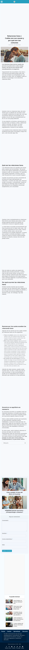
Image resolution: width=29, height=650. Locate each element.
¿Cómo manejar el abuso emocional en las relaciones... (18, 619)
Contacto (13, 648)
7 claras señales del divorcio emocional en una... (18, 625)
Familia (9, 631)
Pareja (3, 631)
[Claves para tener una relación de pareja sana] (9, 607)
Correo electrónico (7, 539)
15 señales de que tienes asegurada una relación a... (17, 613)
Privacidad (18, 648)
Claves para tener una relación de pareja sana (17, 608)
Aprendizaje (16, 631)
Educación (25, 631)
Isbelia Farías (18, 44)
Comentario (5, 520)
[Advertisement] (14, 19)
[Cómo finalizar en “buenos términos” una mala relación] (9, 601)
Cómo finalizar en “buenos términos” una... (18, 602)
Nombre (4, 533)
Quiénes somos (8, 648)
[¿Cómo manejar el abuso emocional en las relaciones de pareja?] (9, 619)
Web (3, 544)
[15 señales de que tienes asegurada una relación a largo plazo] (9, 613)
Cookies (22, 648)
